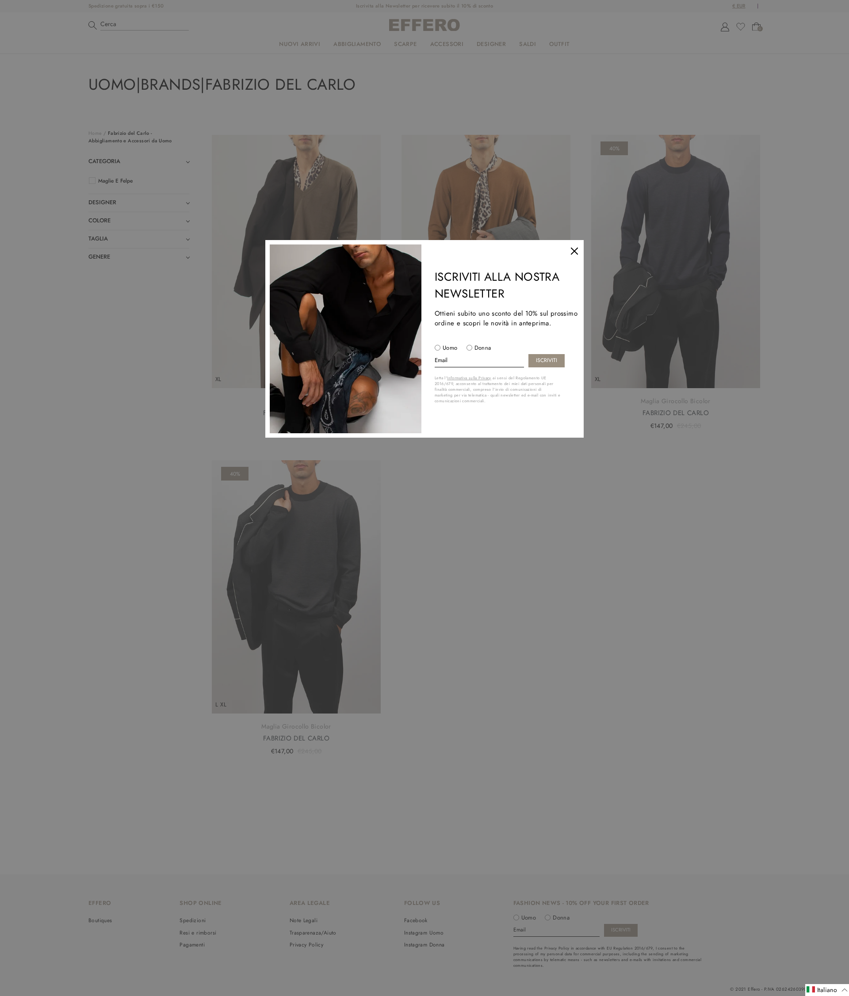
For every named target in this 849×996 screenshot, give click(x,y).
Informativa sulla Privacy (469, 378)
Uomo (450, 347)
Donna (482, 347)
